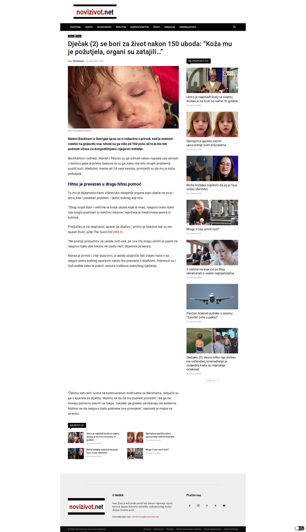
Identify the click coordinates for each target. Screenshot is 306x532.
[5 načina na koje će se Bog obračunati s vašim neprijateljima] (212, 252)
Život (156, 26)
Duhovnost (104, 26)
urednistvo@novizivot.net (145, 516)
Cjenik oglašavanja (212, 529)
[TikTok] (207, 506)
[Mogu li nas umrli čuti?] (135, 453)
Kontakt (170, 529)
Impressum (159, 529)
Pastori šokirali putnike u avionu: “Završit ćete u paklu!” (209, 315)
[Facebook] (189, 506)
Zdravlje (169, 26)
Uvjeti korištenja (231, 529)
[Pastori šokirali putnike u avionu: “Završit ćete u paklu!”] (212, 296)
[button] (234, 27)
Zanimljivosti (187, 26)
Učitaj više (211, 380)
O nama (147, 529)
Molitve (121, 26)
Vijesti (89, 26)
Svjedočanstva (139, 26)
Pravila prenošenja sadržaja (188, 529)
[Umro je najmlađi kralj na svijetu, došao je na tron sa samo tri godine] (76, 437)
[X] (215, 506)
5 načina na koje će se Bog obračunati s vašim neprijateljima (210, 271)
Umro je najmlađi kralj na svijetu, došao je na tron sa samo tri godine (103, 436)
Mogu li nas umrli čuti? (157, 449)
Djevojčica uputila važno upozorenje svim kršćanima (206, 143)
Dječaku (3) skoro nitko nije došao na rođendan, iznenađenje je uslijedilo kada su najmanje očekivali (211, 363)
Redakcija (78, 61)
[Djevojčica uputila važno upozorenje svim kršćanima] (135, 437)
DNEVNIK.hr (114, 232)
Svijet (78, 36)
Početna (75, 26)
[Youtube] (224, 506)
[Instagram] (198, 505)
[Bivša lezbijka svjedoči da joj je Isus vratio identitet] (76, 453)
